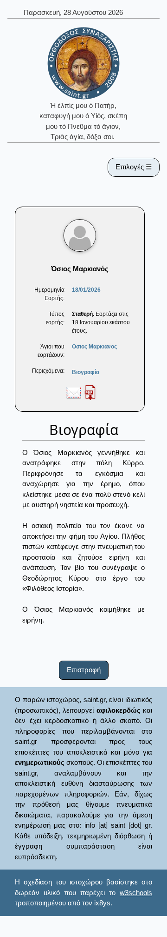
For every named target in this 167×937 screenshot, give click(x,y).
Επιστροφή (84, 670)
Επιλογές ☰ (134, 167)
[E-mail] (73, 392)
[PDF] (90, 392)
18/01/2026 (86, 290)
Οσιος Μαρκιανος (94, 346)
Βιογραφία (85, 372)
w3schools (136, 893)
